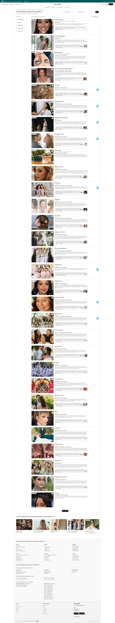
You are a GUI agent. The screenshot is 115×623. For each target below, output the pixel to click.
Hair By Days (18, 545)
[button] (78, 12)
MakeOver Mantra (75, 545)
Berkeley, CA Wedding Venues (48, 591)
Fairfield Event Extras (19, 569)
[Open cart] (103, 4)
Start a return (45, 609)
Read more (81, 46)
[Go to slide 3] (43, 82)
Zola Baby (104, 1)
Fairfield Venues (74, 572)
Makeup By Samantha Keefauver (20, 550)
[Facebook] (74, 616)
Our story (17, 605)
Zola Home (107, 1)
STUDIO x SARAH (46, 550)
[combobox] (87, 12)
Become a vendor (67, 7)
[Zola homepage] (57, 4)
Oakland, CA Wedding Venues (48, 586)
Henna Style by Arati (19, 549)
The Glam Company (75, 558)
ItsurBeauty (46, 549)
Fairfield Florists (46, 573)
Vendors (53, 7)
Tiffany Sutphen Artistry (75, 556)
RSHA (17, 548)
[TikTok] (79, 616)
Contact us (44, 612)
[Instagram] (78, 616)
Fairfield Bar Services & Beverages (21, 572)
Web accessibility (32, 621)
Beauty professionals (23, 9)
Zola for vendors (111, 1)
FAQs (44, 606)
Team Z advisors (45, 613)
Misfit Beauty (18, 557)
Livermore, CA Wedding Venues (48, 590)
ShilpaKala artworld (75, 548)
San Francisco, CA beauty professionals (21, 579)
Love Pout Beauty (46, 548)
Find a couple (17, 4)
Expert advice (11, 4)
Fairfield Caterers (46, 569)
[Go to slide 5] (25, 529)
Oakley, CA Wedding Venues (48, 592)
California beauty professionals (31, 9)
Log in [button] (106, 4)
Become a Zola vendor (19, 606)
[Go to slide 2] (42, 49)
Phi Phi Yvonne (46, 558)
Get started (76, 613)
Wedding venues (47, 7)
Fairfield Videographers (75, 569)
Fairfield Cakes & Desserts (20, 573)
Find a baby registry (76, 610)
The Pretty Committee (75, 557)
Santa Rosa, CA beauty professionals (49, 579)
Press (17, 612)
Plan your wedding (4, 4)
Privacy (17, 621)
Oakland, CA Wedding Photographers (21, 586)
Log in (74, 607)
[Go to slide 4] (43, 49)
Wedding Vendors (18, 9)
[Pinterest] (75, 616)
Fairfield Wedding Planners (47, 572)
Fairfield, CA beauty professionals (40, 9)
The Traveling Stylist (47, 556)
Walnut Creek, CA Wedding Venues (49, 597)
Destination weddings (60, 7)
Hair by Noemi (46, 557)
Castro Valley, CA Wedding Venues (49, 595)
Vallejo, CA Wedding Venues (48, 596)
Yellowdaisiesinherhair (75, 549)
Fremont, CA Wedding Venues (48, 587)
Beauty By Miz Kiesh (75, 550)
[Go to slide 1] (41, 49)
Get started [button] (110, 4)
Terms (22, 1)
